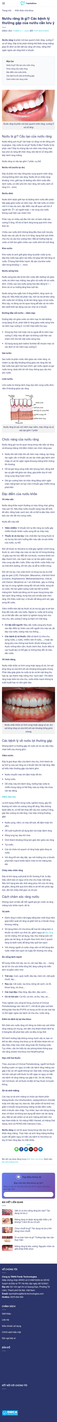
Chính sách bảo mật (11, 1332)
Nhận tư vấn (28, 1194)
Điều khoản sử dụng (11, 1325)
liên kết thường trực (10, 1162)
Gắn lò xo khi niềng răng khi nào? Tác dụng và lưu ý (32, 1211)
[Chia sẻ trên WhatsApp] (16, 1149)
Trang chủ (6, 10)
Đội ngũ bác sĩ (9, 1338)
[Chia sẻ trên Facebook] (21, 1149)
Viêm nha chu (9, 796)
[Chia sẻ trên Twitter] (26, 1149)
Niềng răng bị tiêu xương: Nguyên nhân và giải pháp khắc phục (34, 1247)
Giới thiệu (6, 1313)
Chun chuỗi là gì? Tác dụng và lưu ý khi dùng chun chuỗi (33, 1229)
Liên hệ (5, 1319)
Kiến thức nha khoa (24, 10)
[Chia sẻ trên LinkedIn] (40, 1149)
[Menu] (3, 3)
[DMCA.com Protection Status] (10, 1413)
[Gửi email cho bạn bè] (31, 1149)
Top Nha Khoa (41, 30)
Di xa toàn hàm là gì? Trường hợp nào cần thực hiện (34, 1238)
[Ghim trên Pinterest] (36, 1149)
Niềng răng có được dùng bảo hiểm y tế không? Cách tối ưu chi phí (33, 1220)
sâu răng (49, 932)
